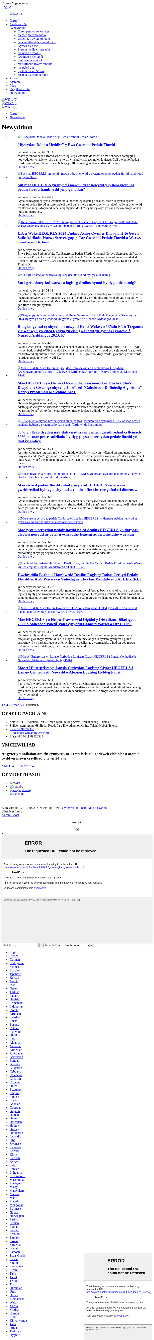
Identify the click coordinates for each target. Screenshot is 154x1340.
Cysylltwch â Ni (20, 89)
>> (23, 705)
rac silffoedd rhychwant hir (35, 64)
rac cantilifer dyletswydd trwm (37, 42)
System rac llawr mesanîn (34, 49)
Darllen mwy (26, 166)
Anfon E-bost (10, 815)
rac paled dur (26, 67)
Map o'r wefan (97, 807)
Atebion (15, 82)
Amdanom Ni (18, 24)
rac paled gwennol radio (33, 74)
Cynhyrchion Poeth (74, 807)
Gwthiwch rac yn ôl (30, 56)
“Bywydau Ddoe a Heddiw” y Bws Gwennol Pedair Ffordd (66, 145)
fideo (13, 85)
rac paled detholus (29, 53)
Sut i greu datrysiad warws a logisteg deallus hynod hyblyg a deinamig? (77, 283)
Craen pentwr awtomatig (33, 31)
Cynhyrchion (18, 27)
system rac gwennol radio (34, 38)
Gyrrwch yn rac (28, 46)
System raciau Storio (31, 71)
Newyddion (17, 92)
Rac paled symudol (30, 60)
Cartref (14, 20)
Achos (14, 78)
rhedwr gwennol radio (32, 35)
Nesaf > (16, 705)
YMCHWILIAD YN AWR (19, 766)
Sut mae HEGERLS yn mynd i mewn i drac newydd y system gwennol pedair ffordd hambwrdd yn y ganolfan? (76, 187)
